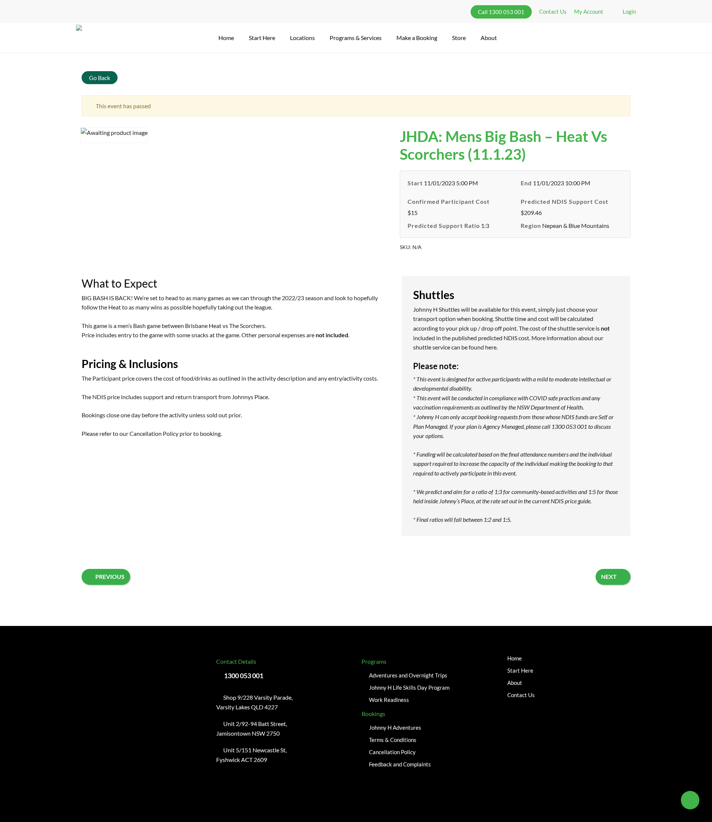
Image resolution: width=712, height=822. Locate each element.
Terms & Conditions (392, 739)
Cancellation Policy (153, 433)
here (491, 347)
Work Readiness (389, 699)
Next (609, 576)
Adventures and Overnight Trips (408, 675)
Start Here (520, 670)
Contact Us (521, 695)
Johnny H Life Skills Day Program (409, 687)
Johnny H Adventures (395, 727)
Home (514, 658)
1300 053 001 (243, 676)
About (514, 682)
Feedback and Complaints (400, 764)
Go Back (99, 77)
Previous (110, 576)
